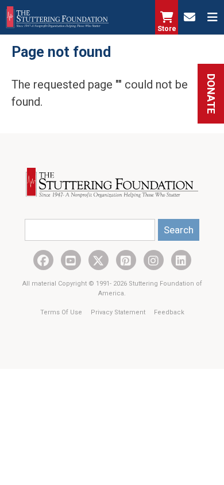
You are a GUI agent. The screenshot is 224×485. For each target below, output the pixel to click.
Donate (211, 94)
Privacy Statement (119, 312)
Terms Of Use (62, 312)
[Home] (57, 17)
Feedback (169, 312)
